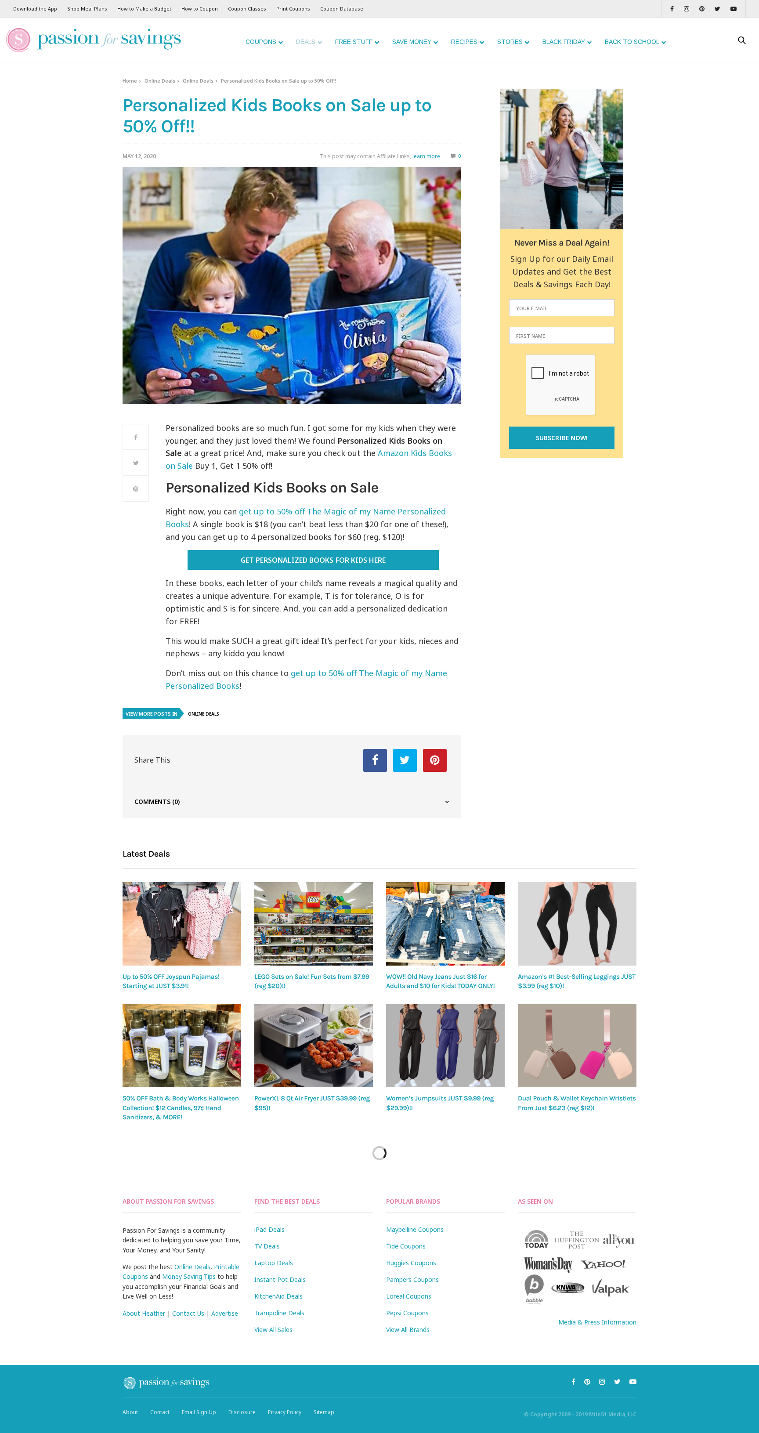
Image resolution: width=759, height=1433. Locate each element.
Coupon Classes (247, 8)
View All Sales (273, 1329)
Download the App (35, 8)
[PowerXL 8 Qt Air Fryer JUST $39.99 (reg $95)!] (313, 1046)
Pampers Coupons (412, 1279)
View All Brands (408, 1329)
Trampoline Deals (279, 1313)
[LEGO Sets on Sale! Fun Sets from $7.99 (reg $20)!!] (313, 923)
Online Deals (160, 80)
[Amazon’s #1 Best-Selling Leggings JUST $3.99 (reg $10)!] (577, 924)
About (130, 1412)
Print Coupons (293, 8)
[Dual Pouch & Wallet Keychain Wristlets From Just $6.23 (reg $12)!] (577, 1046)
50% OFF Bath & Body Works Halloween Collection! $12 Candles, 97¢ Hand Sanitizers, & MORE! (181, 1107)
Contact (160, 1412)
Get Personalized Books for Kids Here (313, 560)
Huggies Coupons (411, 1263)
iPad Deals (269, 1229)
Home (130, 80)
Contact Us (188, 1313)
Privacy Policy (284, 1412)
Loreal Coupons (408, 1296)
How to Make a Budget (144, 8)
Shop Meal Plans (87, 8)
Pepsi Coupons (407, 1313)
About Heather (144, 1313)
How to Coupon (199, 8)
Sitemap (324, 1412)
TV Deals (267, 1246)
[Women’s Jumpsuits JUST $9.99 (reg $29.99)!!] (445, 1046)
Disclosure (242, 1412)
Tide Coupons (406, 1246)
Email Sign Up (199, 1412)
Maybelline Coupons (415, 1229)
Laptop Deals (273, 1263)
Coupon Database (341, 8)
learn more (426, 156)
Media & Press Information (597, 1322)
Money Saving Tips (189, 1276)
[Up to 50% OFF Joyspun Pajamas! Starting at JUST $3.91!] (182, 923)
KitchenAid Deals (278, 1296)
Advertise (224, 1313)
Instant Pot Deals (280, 1279)
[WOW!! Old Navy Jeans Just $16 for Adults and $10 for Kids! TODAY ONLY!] (445, 923)
